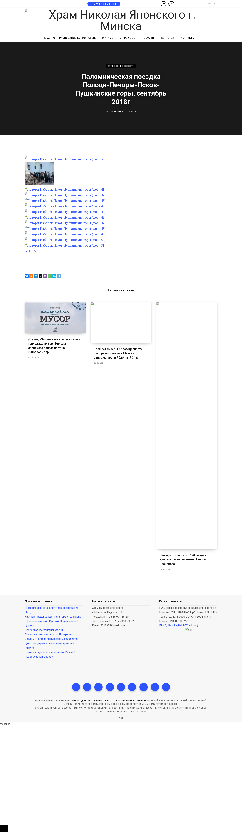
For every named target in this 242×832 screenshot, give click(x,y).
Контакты (188, 38)
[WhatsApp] (50, 276)
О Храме (107, 38)
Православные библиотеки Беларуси (48, 634)
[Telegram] (59, 276)
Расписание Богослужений (79, 38)
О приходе (127, 38)
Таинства (167, 38)
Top (121, 718)
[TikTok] (110, 687)
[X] (40, 276)
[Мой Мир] (36, 276)
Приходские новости (121, 66)
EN (163, 4)
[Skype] (54, 276)
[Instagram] (98, 687)
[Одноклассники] (31, 276)
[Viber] (45, 276)
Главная (50, 38)
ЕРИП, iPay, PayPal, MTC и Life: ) (178, 625)
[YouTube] (132, 687)
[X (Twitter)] (87, 687)
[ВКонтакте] (27, 276)
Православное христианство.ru (44, 630)
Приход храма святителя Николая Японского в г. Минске (110, 700)
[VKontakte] (166, 687)
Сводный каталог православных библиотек (51, 638)
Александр (116, 111)
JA (171, 4)
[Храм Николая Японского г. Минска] (121, 20)
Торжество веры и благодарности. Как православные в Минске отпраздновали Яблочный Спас (118, 353)
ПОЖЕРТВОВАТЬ (103, 3)
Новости (148, 38)
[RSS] (121, 687)
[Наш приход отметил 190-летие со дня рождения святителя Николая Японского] (186, 425)
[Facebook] (76, 687)
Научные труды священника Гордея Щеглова (53, 616)
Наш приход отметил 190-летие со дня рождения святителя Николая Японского (184, 559)
